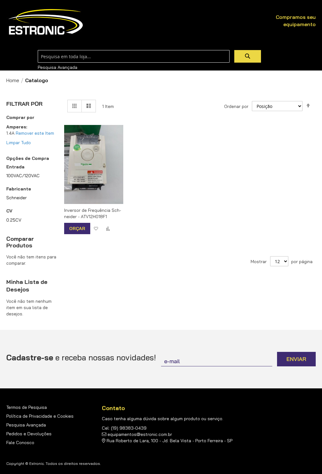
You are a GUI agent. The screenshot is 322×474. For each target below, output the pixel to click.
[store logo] (45, 22)
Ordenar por (236, 106)
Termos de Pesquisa (26, 407)
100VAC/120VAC (23, 175)
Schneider (16, 197)
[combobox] (134, 56)
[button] (95, 228)
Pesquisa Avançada (57, 67)
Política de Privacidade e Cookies (40, 416)
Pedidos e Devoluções (29, 434)
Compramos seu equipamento (296, 20)
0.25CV (13, 220)
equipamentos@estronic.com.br (140, 434)
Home (12, 80)
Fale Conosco (20, 442)
